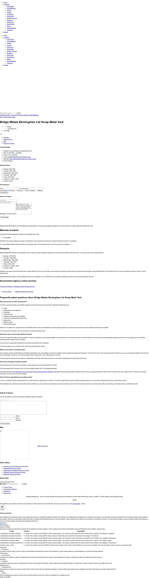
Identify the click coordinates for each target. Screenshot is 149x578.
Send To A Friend (8, 143)
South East (10, 22)
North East (10, 14)
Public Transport (30, 191)
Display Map (11, 117)
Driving (12, 191)
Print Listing (3, 117)
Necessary (5, 525)
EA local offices (7, 292)
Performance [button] (4, 553)
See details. (76, 504)
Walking (40, 191)
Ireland (9, 10)
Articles (5, 32)
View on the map (42, 446)
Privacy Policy (7, 487)
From (1, 188)
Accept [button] (83, 504)
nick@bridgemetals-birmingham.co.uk (19, 157)
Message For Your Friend (7, 214)
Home (5, 2)
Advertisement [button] (4, 565)
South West (10, 24)
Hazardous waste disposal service (24, 286)
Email (17, 418)
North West (10, 16)
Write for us (6, 493)
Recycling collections (6, 286)
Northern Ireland (12, 18)
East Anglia (10, 6)
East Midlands (11, 8)
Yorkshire (10, 30)
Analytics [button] (3, 559)
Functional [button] (3, 547)
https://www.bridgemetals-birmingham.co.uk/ (22, 159)
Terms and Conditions (10, 489)
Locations (6, 4)
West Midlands (11, 28)
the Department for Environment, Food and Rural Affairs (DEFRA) (33, 372)
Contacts (6, 137)
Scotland (9, 20)
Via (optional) (24, 188)
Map (4, 141)
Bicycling (20, 191)
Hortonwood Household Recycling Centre (16, 470)
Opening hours (8, 139)
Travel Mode (4, 191)
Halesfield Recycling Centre (12, 468)
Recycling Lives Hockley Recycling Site (15, 466)
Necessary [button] (3, 523)
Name (18, 416)
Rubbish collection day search (24, 292)
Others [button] (2, 571)
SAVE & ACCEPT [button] (5, 577)
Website (18, 420)
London (9, 12)
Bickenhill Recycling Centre (11, 474)
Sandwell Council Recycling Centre (14, 472)
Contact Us (6, 491)
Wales (9, 26)
